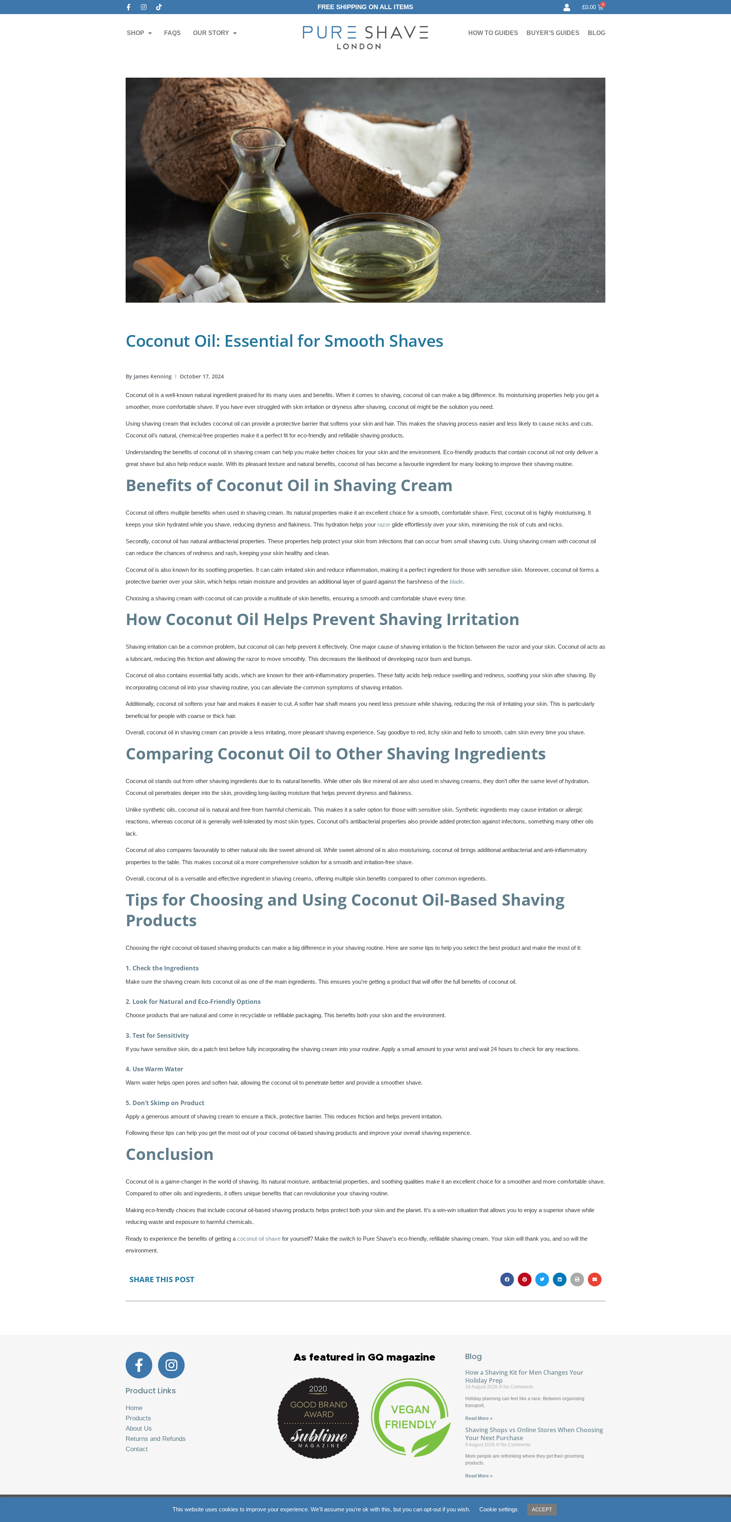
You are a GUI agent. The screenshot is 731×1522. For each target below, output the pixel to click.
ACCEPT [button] (542, 1509)
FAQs (172, 33)
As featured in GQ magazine (365, 1358)
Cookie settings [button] (498, 1509)
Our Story (211, 33)
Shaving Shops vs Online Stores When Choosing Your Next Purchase (534, 1434)
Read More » (479, 1418)
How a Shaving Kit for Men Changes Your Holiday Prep (524, 1376)
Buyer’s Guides (553, 33)
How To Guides (493, 33)
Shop (135, 33)
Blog (596, 33)
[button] (507, 1279)
